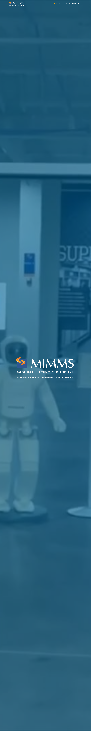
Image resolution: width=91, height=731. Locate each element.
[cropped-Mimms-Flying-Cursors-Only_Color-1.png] (16, 3)
